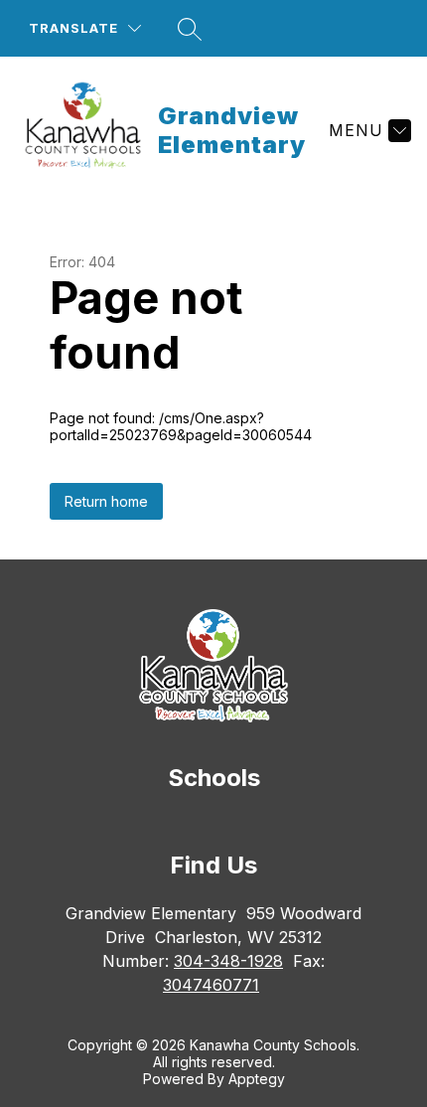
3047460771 (211, 985)
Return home (106, 501)
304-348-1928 (228, 961)
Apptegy (256, 1078)
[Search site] (190, 29)
